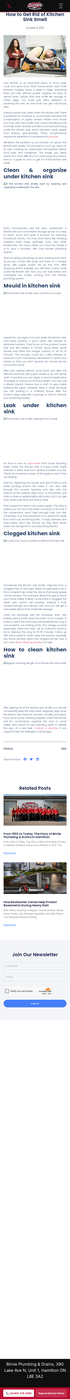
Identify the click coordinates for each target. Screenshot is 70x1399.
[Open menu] (61, 6)
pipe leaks (34, 463)
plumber (53, 136)
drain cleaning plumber (29, 642)
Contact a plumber (46, 728)
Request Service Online (51, 1393)
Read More (10, 853)
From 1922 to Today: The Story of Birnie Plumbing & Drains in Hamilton (32, 835)
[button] (25, 759)
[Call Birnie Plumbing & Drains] (9, 5)
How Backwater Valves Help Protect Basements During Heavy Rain (30, 903)
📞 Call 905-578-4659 (18, 1393)
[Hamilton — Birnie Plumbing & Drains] (35, 6)
